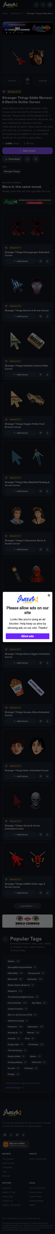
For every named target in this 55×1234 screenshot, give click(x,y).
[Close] (49, 595)
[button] (27, 636)
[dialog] (27, 617)
